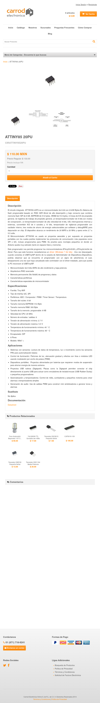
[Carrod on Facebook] (9, 665)
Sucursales (45, 27)
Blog (50, 33)
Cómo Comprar (85, 27)
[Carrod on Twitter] (5, 665)
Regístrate (92, 4)
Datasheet (12, 404)
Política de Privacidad (64, 668)
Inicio (10, 27)
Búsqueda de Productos (65, 665)
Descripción (12, 198)
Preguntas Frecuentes (64, 27)
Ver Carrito (90, 14)
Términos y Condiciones (65, 672)
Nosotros (33, 27)
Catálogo (21, 27)
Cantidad (11, 166)
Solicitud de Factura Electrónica (68, 675)
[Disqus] (50, 519)
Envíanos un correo (15, 648)
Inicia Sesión (81, 4)
